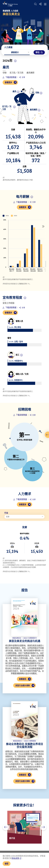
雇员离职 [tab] (30, 72)
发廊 (7, 516)
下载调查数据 (10, 77)
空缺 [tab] (5, 72)
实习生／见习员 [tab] (16, 72)
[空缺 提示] (33, 92)
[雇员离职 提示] (27, 109)
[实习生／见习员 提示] (17, 102)
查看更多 (8, 82)
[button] (6, 827)
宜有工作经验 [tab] (8, 303)
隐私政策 (15, 858)
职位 (38, 52)
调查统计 (15, 52)
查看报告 (22, 679)
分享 (23, 77)
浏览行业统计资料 (22, 685)
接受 (6, 863)
